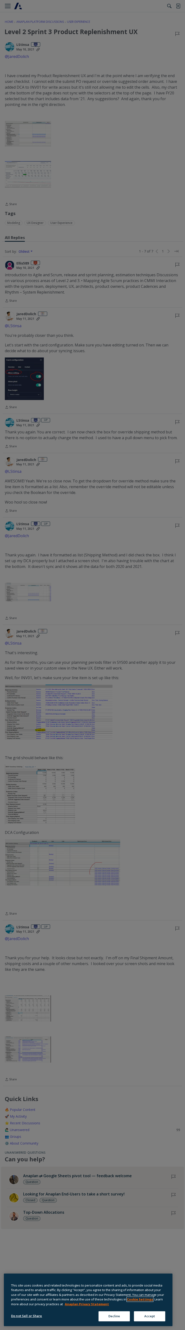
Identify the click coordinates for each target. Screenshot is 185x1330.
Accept (149, 1316)
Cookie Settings (140, 1299)
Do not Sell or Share (26, 1316)
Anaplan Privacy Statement (87, 1304)
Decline (114, 1316)
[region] (88, 1300)
